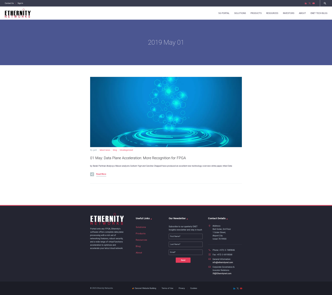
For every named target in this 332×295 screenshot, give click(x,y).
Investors (288, 13)
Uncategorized (126, 150)
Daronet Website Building (145, 288)
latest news (105, 150)
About (302, 13)
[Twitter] (310, 3)
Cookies (193, 288)
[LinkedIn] (306, 3)
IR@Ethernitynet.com (222, 273)
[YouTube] (314, 3)
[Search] (324, 3)
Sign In (20, 3)
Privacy (182, 288)
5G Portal (224, 13)
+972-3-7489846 (227, 250)
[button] (92, 174)
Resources (272, 13)
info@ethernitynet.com (223, 262)
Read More (101, 174)
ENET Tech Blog (319, 13)
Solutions (240, 13)
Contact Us (9, 3)
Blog (138, 246)
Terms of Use (167, 288)
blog (115, 150)
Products (256, 13)
